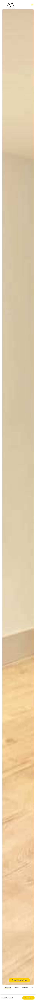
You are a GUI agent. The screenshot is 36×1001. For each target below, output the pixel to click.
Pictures (16, 987)
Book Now (28, 998)
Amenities (25, 987)
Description (7, 987)
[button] (1, 987)
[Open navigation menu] (32, 5)
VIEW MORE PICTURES (20, 980)
